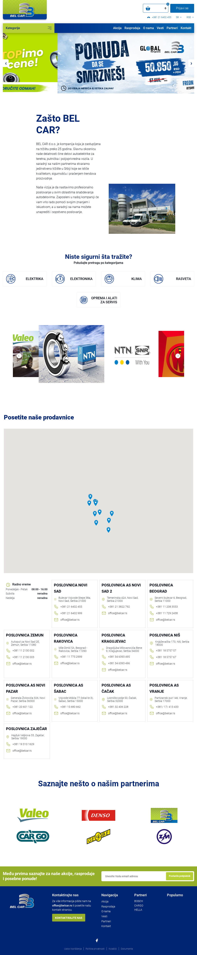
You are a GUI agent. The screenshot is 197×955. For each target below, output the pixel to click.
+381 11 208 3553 (167, 606)
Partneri (172, 28)
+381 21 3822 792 (119, 606)
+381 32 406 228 (118, 706)
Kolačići (113, 948)
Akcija (117, 28)
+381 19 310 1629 (23, 744)
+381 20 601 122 (23, 706)
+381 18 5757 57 (166, 650)
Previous (19, 355)
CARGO (138, 905)
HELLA (138, 909)
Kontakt (186, 28)
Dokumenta (127, 948)
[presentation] (6, 63)
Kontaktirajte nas (68, 917)
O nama (148, 28)
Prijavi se (182, 8)
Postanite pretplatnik (179, 876)
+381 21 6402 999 (71, 613)
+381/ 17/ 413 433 (167, 706)
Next (177, 355)
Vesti (160, 28)
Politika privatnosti (95, 948)
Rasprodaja (132, 28)
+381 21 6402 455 (161, 17)
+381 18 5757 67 (166, 657)
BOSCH (138, 901)
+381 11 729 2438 (167, 613)
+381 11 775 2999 (71, 656)
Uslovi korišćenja (73, 948)
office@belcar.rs (69, 619)
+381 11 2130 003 (23, 657)
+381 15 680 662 (70, 706)
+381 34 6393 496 (119, 663)
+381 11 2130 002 (23, 650)
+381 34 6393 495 (119, 656)
